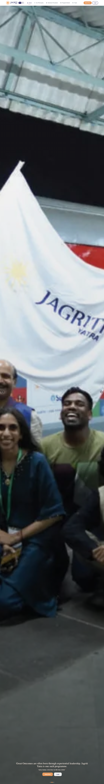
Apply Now (87, 2)
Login (95, 2)
